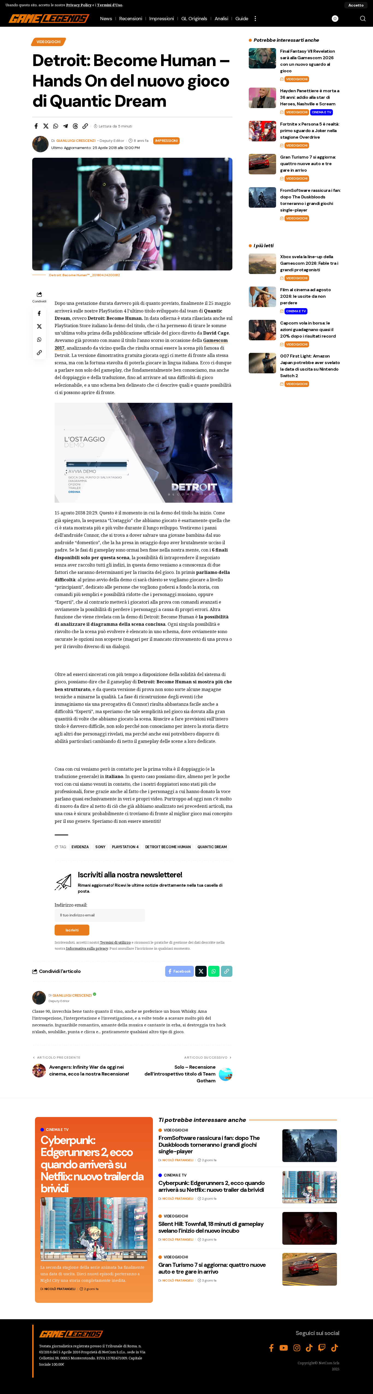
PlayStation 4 (125, 847)
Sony (100, 847)
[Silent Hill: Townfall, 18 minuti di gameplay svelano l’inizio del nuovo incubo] (309, 1228)
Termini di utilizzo (115, 942)
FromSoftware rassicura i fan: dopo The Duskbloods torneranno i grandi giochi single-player (209, 1144)
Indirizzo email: (71, 905)
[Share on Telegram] (65, 126)
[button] (356, 5)
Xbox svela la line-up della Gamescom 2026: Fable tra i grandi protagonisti (309, 263)
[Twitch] (322, 1348)
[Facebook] (271, 1348)
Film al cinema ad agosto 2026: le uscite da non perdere (305, 296)
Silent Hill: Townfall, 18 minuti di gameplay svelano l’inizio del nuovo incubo (211, 1227)
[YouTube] (283, 1348)
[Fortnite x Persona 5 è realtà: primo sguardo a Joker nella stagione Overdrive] (262, 131)
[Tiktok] (334, 1348)
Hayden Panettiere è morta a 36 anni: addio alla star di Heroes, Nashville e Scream (309, 97)
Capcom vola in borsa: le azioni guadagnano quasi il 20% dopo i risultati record (308, 329)
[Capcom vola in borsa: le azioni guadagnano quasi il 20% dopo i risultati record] (262, 330)
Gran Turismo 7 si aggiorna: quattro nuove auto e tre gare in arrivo (308, 163)
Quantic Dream (212, 847)
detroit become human (168, 847)
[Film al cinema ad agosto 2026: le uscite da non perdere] (262, 297)
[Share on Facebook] (36, 126)
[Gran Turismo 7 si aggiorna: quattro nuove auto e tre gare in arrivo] (262, 164)
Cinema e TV (321, 112)
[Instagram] (297, 1348)
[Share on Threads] (75, 126)
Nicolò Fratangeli (60, 1289)
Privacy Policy (78, 4)
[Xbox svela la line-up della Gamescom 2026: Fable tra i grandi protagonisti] (262, 264)
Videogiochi (49, 42)
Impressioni (166, 140)
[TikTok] (309, 1348)
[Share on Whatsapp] (56, 126)
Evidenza (80, 847)
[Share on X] (46, 126)
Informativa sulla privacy (87, 948)
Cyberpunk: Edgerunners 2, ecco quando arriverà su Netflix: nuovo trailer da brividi (91, 1164)
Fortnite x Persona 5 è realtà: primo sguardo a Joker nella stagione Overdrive (309, 130)
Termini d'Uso (109, 4)
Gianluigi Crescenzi (76, 140)
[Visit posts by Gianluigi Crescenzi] (39, 998)
